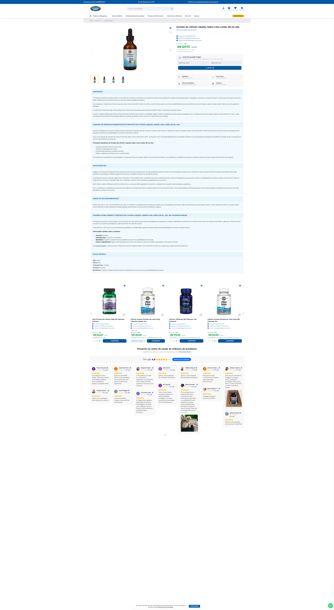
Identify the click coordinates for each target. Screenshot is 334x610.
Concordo (194, 606)
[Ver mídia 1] (95, 79)
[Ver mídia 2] (104, 79)
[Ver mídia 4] (123, 79)
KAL (95, 172)
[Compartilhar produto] (170, 32)
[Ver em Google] (93, 369)
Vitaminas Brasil (100, 246)
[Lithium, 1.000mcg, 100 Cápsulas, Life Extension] (186, 301)
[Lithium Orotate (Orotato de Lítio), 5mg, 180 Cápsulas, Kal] (225, 301)
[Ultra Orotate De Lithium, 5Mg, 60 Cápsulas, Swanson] (109, 301)
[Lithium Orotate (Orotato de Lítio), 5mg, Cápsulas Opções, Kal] (148, 301)
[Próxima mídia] (170, 50)
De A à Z (97, 20)
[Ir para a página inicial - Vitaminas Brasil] (95, 8)
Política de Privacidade (165, 607)
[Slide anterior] (90, 313)
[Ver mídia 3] (114, 79)
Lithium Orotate (108, 20)
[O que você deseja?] (172, 8)
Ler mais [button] (184, 412)
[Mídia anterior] (93, 50)
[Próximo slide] (243, 313)
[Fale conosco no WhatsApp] (330, 605)
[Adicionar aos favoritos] (170, 28)
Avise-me (210, 68)
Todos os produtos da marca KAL (186, 30)
